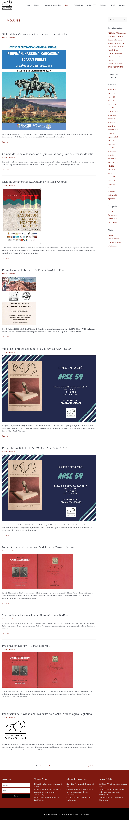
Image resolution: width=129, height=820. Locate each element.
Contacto (122, 5)
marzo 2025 (112, 119)
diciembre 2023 (113, 159)
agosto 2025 (112, 115)
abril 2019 (111, 188)
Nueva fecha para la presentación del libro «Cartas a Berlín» (38, 547)
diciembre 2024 (113, 129)
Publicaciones (78, 5)
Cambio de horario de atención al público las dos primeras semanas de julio (47, 154)
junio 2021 (111, 177)
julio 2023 (111, 166)
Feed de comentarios (114, 242)
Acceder (110, 235)
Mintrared (87, 814)
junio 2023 (111, 169)
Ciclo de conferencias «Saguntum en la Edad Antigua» (35, 181)
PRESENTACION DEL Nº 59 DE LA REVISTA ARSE (36, 448)
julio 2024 (111, 140)
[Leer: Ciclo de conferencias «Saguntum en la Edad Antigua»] (22, 216)
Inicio (28, 5)
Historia (36, 5)
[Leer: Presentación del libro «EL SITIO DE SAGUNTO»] (19, 301)
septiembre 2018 (113, 199)
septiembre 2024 (113, 137)
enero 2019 (111, 191)
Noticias (67, 5)
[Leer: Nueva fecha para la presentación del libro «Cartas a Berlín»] (37, 571)
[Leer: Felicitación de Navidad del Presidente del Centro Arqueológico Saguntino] (15, 730)
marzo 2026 (112, 104)
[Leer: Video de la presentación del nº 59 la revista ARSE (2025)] (49, 388)
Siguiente (91, 766)
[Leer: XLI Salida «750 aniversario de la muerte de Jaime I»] (34, 85)
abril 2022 (111, 173)
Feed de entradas (113, 239)
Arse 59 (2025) (113, 50)
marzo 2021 (112, 180)
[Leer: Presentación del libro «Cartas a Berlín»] (37, 670)
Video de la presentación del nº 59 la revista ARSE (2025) (37, 349)
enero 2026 (111, 108)
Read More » (6, 142)
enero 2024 (111, 155)
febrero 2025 (112, 122)
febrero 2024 (112, 151)
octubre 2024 (112, 133)
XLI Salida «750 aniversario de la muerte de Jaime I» (34, 34)
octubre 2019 (112, 184)
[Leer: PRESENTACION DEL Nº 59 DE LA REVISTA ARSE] (49, 487)
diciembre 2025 (113, 111)
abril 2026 (111, 100)
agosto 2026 (112, 90)
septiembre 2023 (113, 162)
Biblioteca (103, 5)
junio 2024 (111, 144)
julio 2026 (111, 93)
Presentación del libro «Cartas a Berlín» (26, 645)
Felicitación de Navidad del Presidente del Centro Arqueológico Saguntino (47, 714)
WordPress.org (112, 246)
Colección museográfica (53, 5)
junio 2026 (111, 97)
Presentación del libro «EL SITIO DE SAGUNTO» (33, 270)
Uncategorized (112, 222)
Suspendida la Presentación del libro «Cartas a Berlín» (35, 615)
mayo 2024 (111, 148)
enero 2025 (111, 126)
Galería (113, 5)
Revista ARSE (91, 5)
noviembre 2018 (113, 195)
